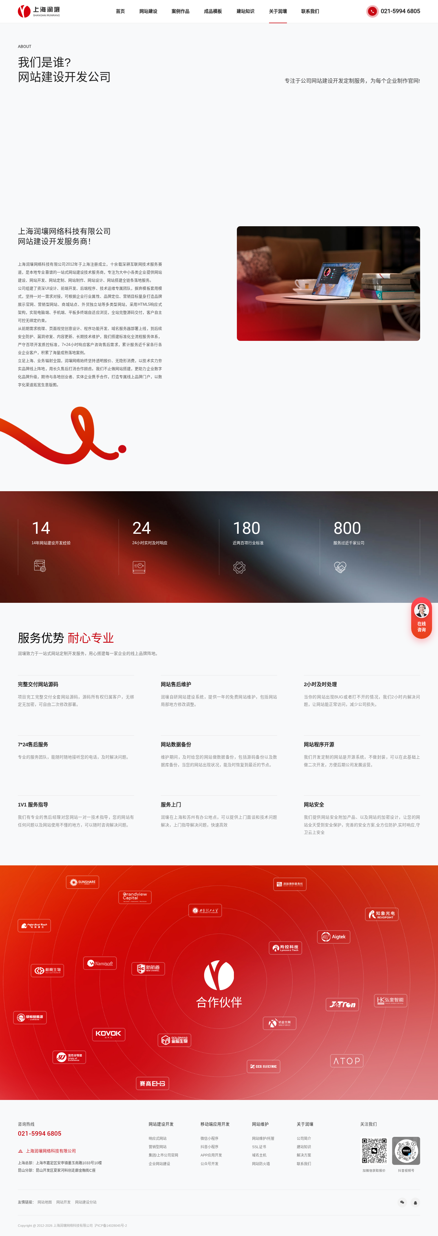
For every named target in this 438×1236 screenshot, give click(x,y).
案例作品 (181, 11)
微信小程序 (209, 1139)
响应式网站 (158, 1139)
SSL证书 (259, 1147)
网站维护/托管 (263, 1139)
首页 (120, 11)
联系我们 (310, 11)
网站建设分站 (86, 1202)
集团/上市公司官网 (163, 1155)
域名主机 (259, 1155)
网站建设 (148, 11)
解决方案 (304, 1155)
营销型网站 (158, 1147)
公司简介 (304, 1139)
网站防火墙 (261, 1164)
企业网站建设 (159, 1164)
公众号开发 (209, 1164)
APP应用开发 (211, 1155)
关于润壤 (278, 11)
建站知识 (245, 11)
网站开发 (63, 1202)
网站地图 (45, 1202)
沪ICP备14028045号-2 (110, 1225)
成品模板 (213, 11)
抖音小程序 (209, 1147)
